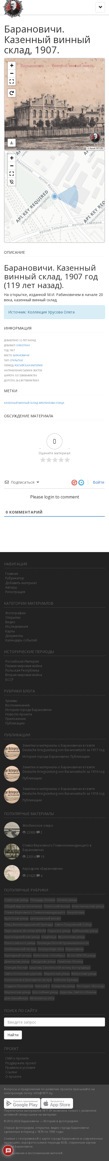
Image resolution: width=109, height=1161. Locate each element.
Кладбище (49, 937)
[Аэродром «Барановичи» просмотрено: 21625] (13, 873)
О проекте (13, 1076)
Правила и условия (20, 1067)
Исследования (16, 626)
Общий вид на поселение (23, 906)
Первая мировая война (23, 666)
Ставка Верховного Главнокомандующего (34, 912)
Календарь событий (21, 640)
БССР (9, 679)
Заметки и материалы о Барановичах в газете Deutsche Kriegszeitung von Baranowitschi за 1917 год (63, 747)
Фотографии (15, 613)
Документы (14, 635)
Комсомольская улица (88, 906)
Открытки (16, 360)
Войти (98, 482)
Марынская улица (57, 973)
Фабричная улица (83, 973)
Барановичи (21, 355)
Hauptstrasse (75, 912)
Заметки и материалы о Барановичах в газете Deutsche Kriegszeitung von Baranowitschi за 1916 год (63, 769)
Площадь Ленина (42, 900)
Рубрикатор (14, 578)
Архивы (11, 701)
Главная (11, 573)
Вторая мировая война (23, 675)
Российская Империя (29, 365)
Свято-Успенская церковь (23, 973)
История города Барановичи (28, 709)
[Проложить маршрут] (12, 182)
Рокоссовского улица (19, 943)
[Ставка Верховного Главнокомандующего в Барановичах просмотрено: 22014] (13, 851)
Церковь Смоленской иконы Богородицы (59, 967)
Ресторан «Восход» (91, 986)
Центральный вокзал (45, 918)
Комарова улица (63, 986)
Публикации (15, 723)
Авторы (11, 587)
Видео (10, 622)
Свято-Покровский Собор (73, 924)
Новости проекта (18, 714)
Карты (10, 631)
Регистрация (15, 592)
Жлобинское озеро (37, 825)
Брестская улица (16, 918)
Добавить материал (21, 583)
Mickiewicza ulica (42, 998)
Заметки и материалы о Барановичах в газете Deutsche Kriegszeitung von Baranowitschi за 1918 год (63, 791)
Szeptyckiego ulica (51, 949)
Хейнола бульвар (66, 980)
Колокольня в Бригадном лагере (28, 980)
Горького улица (59, 931)
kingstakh (23, 345)
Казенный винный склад (21, 403)
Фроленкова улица (51, 403)
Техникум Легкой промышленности (63, 943)
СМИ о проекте (17, 1058)
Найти (13, 1034)
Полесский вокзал (57, 906)
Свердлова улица (43, 961)
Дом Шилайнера (16, 998)
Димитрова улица (16, 961)
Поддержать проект (20, 1063)
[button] (12, 66)
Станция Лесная (16, 967)
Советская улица (16, 900)
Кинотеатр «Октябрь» (49, 955)
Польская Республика (22, 670)
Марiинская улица (17, 992)
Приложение (15, 718)
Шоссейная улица (45, 992)
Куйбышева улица (85, 931)
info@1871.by (43, 1093)
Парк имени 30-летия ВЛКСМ (25, 931)
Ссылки (11, 1072)
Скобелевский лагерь (20, 949)
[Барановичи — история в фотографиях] (14, 6)
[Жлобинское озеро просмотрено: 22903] (13, 830)
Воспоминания (17, 705)
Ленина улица (67, 900)
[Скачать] (12, 143)
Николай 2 (42, 986)
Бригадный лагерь (17, 955)
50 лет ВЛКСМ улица (81, 955)
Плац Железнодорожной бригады (28, 924)
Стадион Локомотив (18, 986)
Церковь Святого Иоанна (78, 992)
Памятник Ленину (70, 961)
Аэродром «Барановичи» (42, 868)
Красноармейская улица (22, 937)
